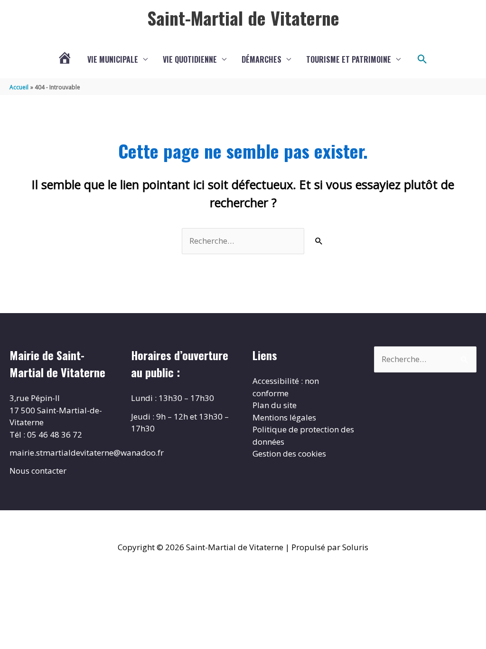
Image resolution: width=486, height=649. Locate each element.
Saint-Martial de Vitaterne (243, 17)
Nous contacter (37, 470)
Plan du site (274, 405)
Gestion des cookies (289, 453)
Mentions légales (284, 417)
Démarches (261, 59)
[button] (422, 59)
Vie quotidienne (190, 59)
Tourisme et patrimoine (348, 59)
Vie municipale (112, 59)
